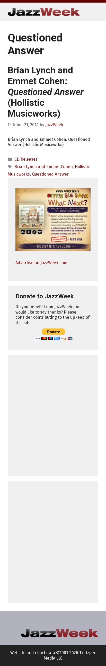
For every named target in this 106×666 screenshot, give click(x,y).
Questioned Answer (50, 174)
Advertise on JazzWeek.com (41, 262)
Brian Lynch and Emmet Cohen (43, 166)
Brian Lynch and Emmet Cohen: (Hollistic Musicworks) (45, 92)
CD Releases (26, 159)
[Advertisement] (53, 415)
